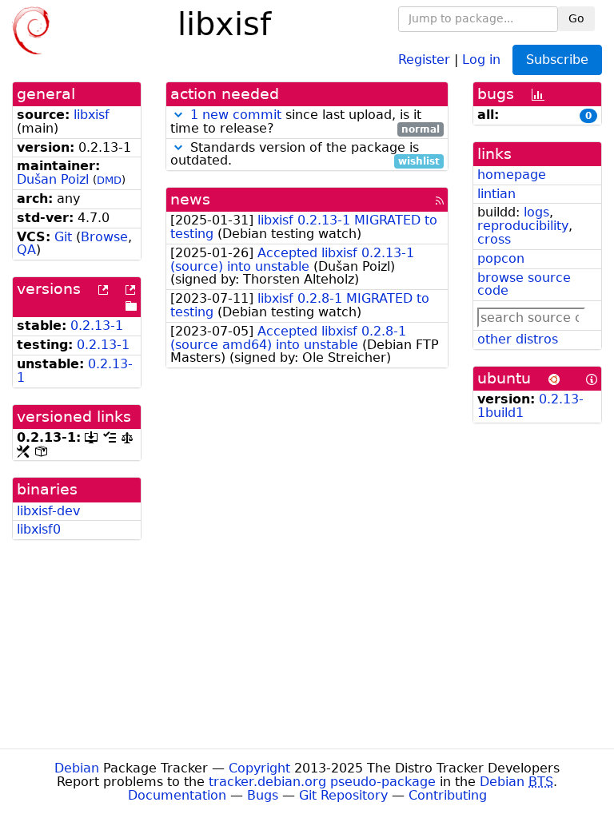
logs (536, 212)
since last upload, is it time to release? (305, 122)
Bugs (262, 795)
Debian (76, 768)
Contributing (448, 795)
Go (576, 18)
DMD (109, 180)
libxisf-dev (48, 510)
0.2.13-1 (96, 325)
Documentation (177, 795)
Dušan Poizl (53, 179)
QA (26, 249)
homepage (511, 174)
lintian (496, 193)
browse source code (524, 284)
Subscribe (557, 59)
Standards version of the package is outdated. (305, 155)
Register (424, 58)
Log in (481, 58)
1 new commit (235, 114)
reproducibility (522, 225)
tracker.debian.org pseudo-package (322, 781)
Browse (104, 236)
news (190, 199)
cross (494, 239)
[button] (178, 114)
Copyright (259, 768)
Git (63, 236)
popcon (500, 258)
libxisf (92, 114)
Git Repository (343, 795)
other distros (517, 339)
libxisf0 (39, 529)
